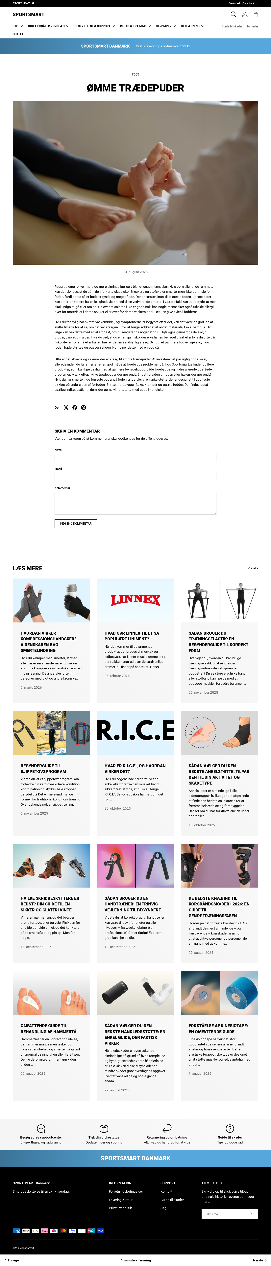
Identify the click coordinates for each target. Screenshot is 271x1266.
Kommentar (62, 488)
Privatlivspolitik (120, 1208)
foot (135, 74)
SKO (15, 26)
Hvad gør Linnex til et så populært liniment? (132, 636)
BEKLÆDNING (190, 26)
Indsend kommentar (76, 523)
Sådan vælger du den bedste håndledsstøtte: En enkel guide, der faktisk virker (135, 1034)
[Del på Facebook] (74, 407)
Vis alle (253, 568)
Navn (58, 450)
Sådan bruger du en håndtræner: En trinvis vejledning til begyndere (133, 904)
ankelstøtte (158, 379)
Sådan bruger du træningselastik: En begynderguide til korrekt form (218, 642)
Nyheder (252, 26)
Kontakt (166, 1191)
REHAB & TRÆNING (133, 26)
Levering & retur (121, 1200)
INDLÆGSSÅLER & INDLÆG (46, 26)
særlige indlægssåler (70, 390)
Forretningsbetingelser (126, 1191)
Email (58, 469)
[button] (256, 14)
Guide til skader (232, 26)
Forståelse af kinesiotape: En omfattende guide (218, 1028)
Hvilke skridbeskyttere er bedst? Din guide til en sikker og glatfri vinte (50, 904)
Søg (163, 1208)
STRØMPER (163, 26)
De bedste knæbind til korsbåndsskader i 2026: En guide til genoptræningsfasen (219, 907)
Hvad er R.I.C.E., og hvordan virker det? (135, 768)
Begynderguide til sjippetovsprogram (43, 768)
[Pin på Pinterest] (83, 407)
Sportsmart (27, 1248)
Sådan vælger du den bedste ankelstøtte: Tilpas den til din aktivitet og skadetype (219, 774)
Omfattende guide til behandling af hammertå (48, 1028)
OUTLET (18, 34)
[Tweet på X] (66, 407)
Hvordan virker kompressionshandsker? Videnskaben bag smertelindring (49, 642)
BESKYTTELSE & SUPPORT (92, 26)
